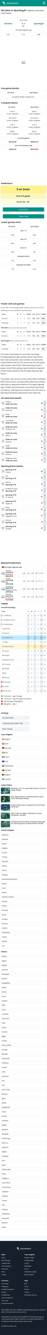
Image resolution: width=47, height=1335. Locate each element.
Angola (4, 965)
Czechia (4, 857)
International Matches (9, 879)
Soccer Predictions (7, 1298)
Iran (3, 1081)
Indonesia (5, 1076)
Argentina (5, 835)
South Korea (6, 1187)
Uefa (6, 761)
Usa (3, 946)
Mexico (4, 892)
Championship (28, 1260)
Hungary (5, 875)
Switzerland (6, 932)
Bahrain (4, 979)
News (3, 1272)
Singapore (5, 1178)
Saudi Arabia (6, 1169)
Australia (5, 839)
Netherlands (8, 766)
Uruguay (5, 1209)
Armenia (5, 970)
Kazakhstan (6, 1107)
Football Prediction (7, 1303)
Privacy (26, 1289)
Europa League (29, 1274)
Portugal (7, 770)
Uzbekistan (6, 1214)
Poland (4, 906)
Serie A (26, 1269)
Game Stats (23, 209)
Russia (4, 915)
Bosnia (4, 992)
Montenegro (6, 1138)
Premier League (29, 1258)
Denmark (5, 861)
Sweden (4, 928)
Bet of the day (5, 1260)
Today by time (5, 1263)
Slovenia (5, 924)
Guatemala (6, 1058)
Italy (6, 752)
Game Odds (23, 216)
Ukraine (4, 941)
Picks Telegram (6, 1266)
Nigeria (4, 1152)
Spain (6, 744)
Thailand (5, 1196)
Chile (3, 1005)
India (3, 1072)
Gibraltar (5, 1054)
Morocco (5, 1143)
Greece (4, 870)
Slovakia (5, 919)
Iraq (3, 1085)
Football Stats (5, 1295)
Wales (4, 1227)
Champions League (30, 1272)
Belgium (7, 775)
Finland (4, 866)
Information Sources (30, 1295)
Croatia (4, 852)
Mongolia (5, 1134)
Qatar (4, 1165)
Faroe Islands (6, 1045)
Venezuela (5, 1218)
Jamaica (4, 1094)
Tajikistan (5, 1192)
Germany (7, 748)
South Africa (6, 1183)
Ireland (4, 884)
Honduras (5, 1063)
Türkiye (4, 937)
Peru (3, 1161)
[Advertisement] (23, 62)
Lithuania (5, 1121)
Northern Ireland (7, 897)
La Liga (26, 1263)
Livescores (4, 1269)
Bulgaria (5, 848)
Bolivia (4, 987)
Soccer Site (4, 1301)
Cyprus (4, 1027)
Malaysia (5, 1129)
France (7, 757)
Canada (4, 1001)
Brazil (4, 996)
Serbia (4, 1174)
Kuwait (4, 1116)
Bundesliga (27, 1266)
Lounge (3, 1274)
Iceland (4, 1067)
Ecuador (5, 1032)
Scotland (7, 779)
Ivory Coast (6, 1089)
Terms (26, 1286)
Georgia (4, 1050)
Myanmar (5, 1147)
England (7, 739)
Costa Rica (5, 1018)
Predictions (4, 1286)
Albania (4, 956)
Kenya (4, 1112)
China (4, 1010)
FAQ (25, 1284)
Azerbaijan (5, 974)
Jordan (4, 1103)
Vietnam (5, 1223)
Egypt (4, 1036)
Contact (26, 1292)
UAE (3, 1205)
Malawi (4, 1125)
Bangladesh (6, 983)
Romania (5, 910)
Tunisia (4, 1200)
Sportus (3, 1292)
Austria (4, 844)
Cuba (3, 1023)
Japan (4, 1098)
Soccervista (4, 1284)
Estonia (4, 1041)
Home (3, 1258)
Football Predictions (7, 1289)
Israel (4, 888)
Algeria (4, 961)
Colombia (5, 1014)
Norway (4, 901)
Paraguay (5, 1156)
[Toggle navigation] (44, 3)
